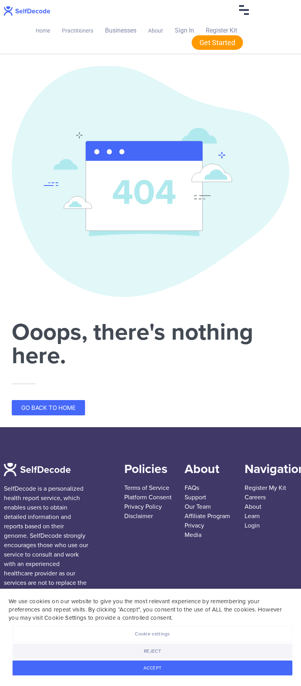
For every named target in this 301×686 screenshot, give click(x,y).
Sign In (184, 30)
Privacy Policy (143, 507)
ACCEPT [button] (152, 668)
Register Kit (221, 30)
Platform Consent (148, 497)
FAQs (192, 488)
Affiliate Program (207, 516)
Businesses (120, 30)
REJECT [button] (152, 651)
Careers (255, 497)
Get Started (217, 42)
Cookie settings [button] (152, 634)
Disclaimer (138, 516)
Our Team (198, 507)
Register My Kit (265, 488)
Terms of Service (146, 488)
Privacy (194, 526)
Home (43, 30)
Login (252, 526)
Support (195, 497)
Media (193, 535)
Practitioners (77, 30)
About (155, 30)
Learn (252, 516)
